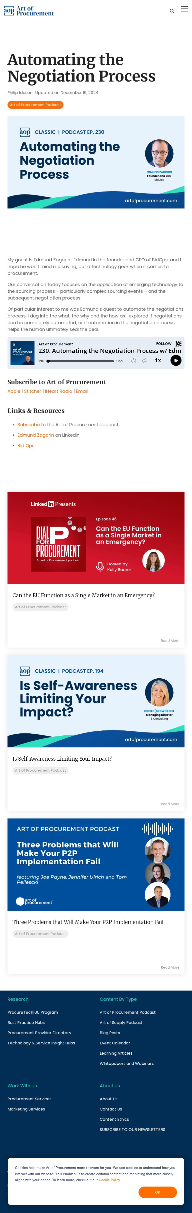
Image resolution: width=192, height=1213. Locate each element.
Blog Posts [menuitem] (110, 1033)
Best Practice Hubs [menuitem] (26, 1022)
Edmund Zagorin (36, 435)
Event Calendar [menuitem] (115, 1043)
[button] (184, 8)
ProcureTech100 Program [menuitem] (33, 1012)
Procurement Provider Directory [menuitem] (39, 1033)
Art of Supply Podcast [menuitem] (121, 1022)
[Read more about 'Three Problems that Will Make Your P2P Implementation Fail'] (96, 864)
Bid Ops (26, 445)
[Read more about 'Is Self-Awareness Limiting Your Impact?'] (96, 701)
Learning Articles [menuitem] (116, 1053)
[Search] (172, 11)
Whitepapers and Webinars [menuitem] (127, 1063)
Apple (14, 391)
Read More (170, 641)
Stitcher (32, 391)
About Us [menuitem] (109, 1099)
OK (157, 1192)
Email (82, 391)
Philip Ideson (21, 93)
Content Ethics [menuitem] (114, 1119)
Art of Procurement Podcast (35, 104)
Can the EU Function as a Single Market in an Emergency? (83, 595)
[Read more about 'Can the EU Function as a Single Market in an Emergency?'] (96, 538)
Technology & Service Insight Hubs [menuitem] (41, 1043)
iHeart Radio (58, 391)
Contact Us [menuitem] (111, 1109)
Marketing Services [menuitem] (26, 1109)
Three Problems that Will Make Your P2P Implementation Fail (88, 922)
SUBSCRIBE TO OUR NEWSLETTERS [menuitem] (132, 1129)
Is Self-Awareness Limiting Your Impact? (62, 759)
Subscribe (29, 424)
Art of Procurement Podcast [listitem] (40, 607)
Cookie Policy (109, 1180)
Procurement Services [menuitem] (30, 1099)
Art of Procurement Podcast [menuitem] (128, 1012)
